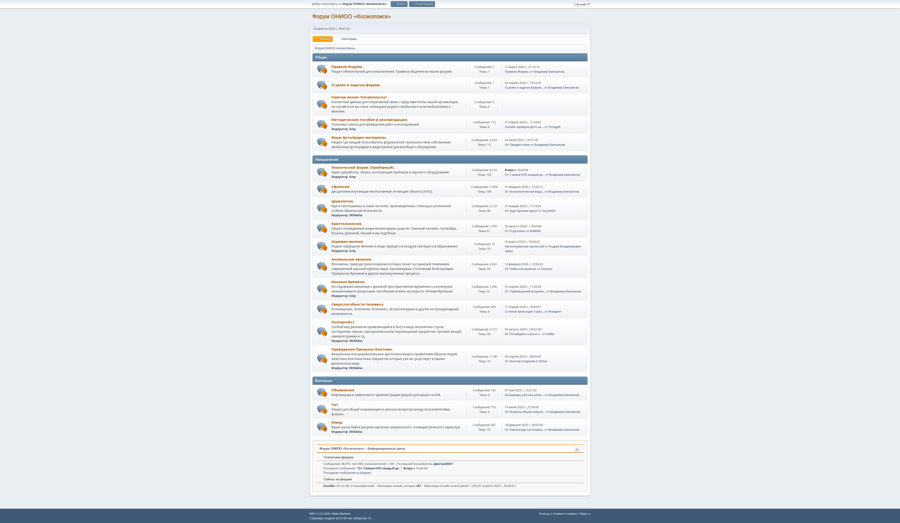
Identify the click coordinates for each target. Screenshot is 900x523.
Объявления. (343, 390)
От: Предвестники (517, 145)
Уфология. (340, 186)
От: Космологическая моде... (524, 192)
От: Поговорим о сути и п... (523, 334)
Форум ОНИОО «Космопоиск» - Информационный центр (362, 448)
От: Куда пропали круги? (521, 211)
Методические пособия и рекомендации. (369, 119)
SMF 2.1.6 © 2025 (319, 513)
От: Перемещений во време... (525, 291)
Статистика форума (338, 457)
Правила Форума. (347, 66)
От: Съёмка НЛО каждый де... (525, 175)
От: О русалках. (515, 231)
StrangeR (554, 127)
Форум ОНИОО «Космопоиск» (351, 16)
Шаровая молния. (347, 241)
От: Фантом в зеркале (520, 361)
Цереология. (342, 201)
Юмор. (337, 422)
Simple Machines (341, 513)
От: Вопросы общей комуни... (525, 412)
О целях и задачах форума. (356, 84)
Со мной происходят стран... (524, 312)
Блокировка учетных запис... (524, 395)
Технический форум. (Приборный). (363, 167)
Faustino (546, 269)
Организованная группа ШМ (524, 246)
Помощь (544, 513)
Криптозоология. (346, 223)
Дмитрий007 (443, 464)
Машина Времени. (348, 281)
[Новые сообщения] (322, 69)
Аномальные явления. (351, 259)
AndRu (550, 334)
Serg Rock (548, 211)
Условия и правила (565, 513)
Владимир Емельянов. (549, 72)
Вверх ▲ (585, 513)
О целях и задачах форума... (524, 88)
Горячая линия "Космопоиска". (359, 97)
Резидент (555, 312)
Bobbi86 (535, 231)
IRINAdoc (356, 215)
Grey (352, 129)
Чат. (335, 404)
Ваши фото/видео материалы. (359, 137)
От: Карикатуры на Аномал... (524, 430)
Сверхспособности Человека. (357, 304)
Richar (543, 361)
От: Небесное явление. (521, 269)
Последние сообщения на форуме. (347, 473)
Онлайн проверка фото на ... (524, 127)
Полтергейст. (343, 322)
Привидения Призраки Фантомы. (362, 349)
